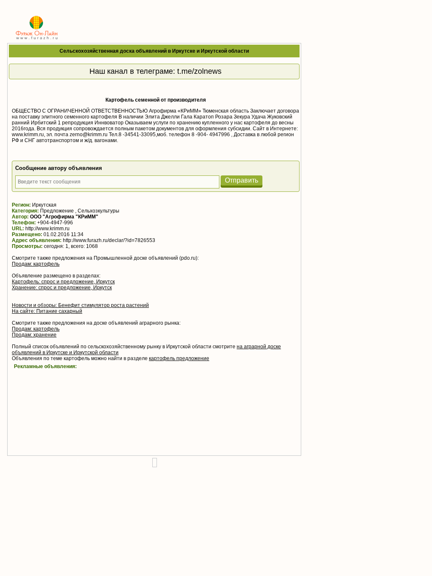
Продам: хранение (34, 335)
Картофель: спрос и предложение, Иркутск (63, 282)
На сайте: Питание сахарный (47, 311)
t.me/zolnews (199, 71)
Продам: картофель (35, 264)
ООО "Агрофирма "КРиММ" (64, 217)
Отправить (241, 180)
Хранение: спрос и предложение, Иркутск (62, 288)
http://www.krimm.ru (47, 228)
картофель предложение (179, 358)
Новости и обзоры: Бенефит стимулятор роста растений (80, 305)
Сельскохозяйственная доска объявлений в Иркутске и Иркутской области (154, 51)
